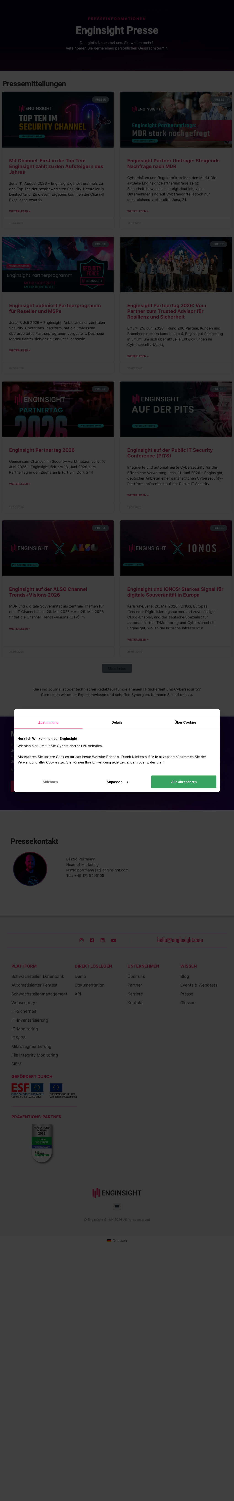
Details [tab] (117, 722)
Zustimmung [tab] (48, 722)
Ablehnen (50, 782)
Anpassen (114, 782)
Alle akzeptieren (184, 782)
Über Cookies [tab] (186, 722)
